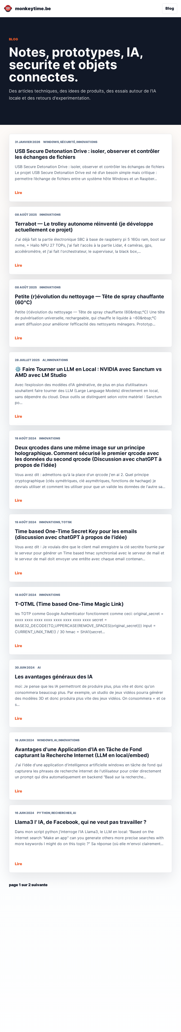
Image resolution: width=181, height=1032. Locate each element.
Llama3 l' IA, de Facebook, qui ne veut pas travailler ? (80, 822)
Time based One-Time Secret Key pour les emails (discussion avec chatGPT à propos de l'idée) (76, 534)
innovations (86, 142)
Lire (18, 192)
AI (44, 360)
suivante (39, 884)
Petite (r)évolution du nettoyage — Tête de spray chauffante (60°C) (89, 299)
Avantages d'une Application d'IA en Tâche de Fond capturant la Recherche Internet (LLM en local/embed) (82, 752)
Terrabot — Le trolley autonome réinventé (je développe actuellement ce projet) (84, 227)
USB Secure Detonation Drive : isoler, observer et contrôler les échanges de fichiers (87, 154)
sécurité (67, 142)
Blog (169, 8)
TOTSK (66, 522)
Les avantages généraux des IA (54, 677)
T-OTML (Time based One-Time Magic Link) (69, 604)
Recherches (61, 813)
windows (51, 142)
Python (43, 813)
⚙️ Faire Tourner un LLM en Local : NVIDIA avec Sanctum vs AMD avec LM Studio (88, 372)
